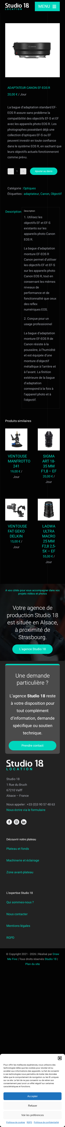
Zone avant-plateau (19, 872)
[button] (60, 1058)
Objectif (56, 194)
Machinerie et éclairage (22, 860)
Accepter (32, 1096)
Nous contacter (17, 914)
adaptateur (31, 194)
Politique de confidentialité (46, 1122)
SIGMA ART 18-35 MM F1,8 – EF (49, 464)
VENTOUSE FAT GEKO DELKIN (17, 531)
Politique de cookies (15, 1122)
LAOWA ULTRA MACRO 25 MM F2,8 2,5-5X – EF (49, 539)
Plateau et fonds (17, 848)
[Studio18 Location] (17, 4)
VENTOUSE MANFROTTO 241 (19, 461)
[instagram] (16, 822)
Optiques (29, 188)
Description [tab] (12, 211)
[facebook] (9, 822)
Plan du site (32, 964)
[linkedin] (24, 822)
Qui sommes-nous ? (20, 902)
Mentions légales (18, 926)
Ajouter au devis (43, 171)
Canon (44, 194)
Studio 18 (51, 959)
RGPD (29, 1122)
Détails (16, 445)
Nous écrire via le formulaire (25, 810)
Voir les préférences (32, 1115)
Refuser (32, 1105)
